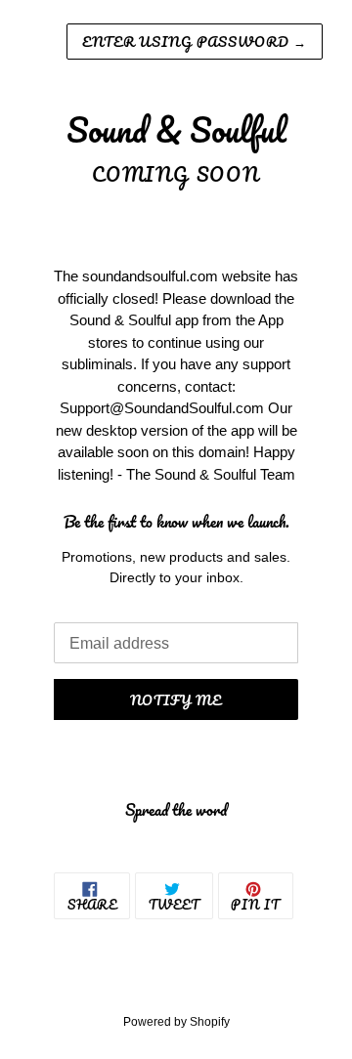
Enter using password (194, 41)
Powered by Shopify (176, 1022)
